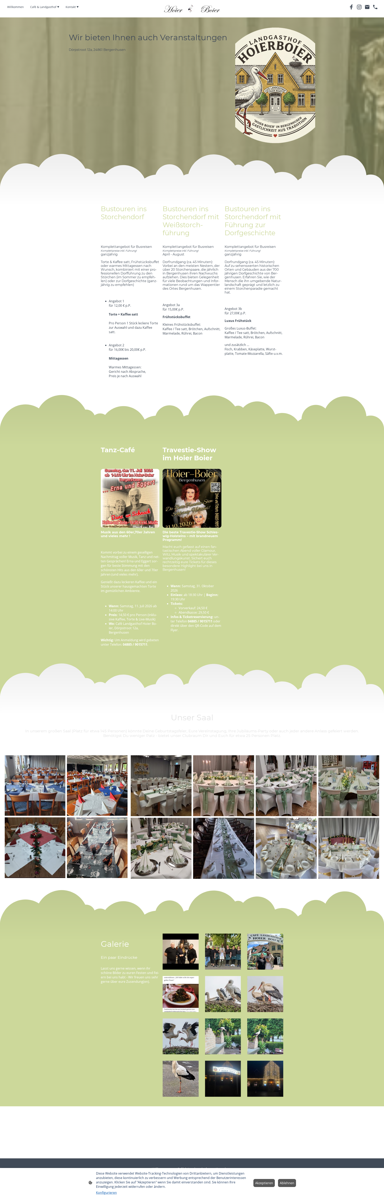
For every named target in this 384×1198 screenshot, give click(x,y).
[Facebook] (351, 7)
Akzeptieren (264, 1183)
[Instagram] (359, 7)
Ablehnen (287, 1183)
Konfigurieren (106, 1192)
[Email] (367, 7)
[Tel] (375, 7)
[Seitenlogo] (192, 8)
